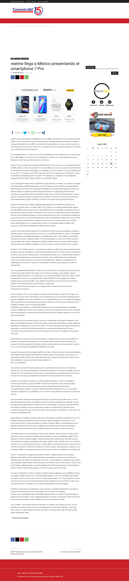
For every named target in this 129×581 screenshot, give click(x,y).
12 (98, 160)
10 (88, 160)
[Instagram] (115, 1)
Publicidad (17, 58)
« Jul (87, 174)
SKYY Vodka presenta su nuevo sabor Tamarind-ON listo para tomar (27, 553)
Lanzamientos (25, 58)
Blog (17, 26)
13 (102, 160)
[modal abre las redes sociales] (43, 133)
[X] (117, 1)
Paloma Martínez (18, 72)
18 (93, 164)
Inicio (12, 26)
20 (102, 164)
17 (88, 164)
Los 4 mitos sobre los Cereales (70, 552)
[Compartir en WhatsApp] (36, 133)
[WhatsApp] (27, 77)
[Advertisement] (64, 43)
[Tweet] (26, 133)
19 (98, 164)
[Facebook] (112, 1)
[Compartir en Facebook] (15, 133)
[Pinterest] (22, 77)
